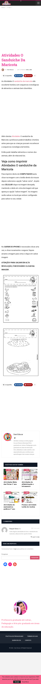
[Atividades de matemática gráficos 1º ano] (11, 497)
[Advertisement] (20, 30)
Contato (28, 640)
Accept (17, 682)
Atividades (16, 136)
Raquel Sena (13, 529)
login (15, 549)
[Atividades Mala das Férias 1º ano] (11, 474)
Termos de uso (32, 636)
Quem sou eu (16, 640)
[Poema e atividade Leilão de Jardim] (29, 497)
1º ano (8, 470)
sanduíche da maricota (23, 81)
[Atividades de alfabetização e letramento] (29, 474)
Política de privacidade (14, 636)
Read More (25, 682)
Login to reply (36, 537)
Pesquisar (4, 554)
